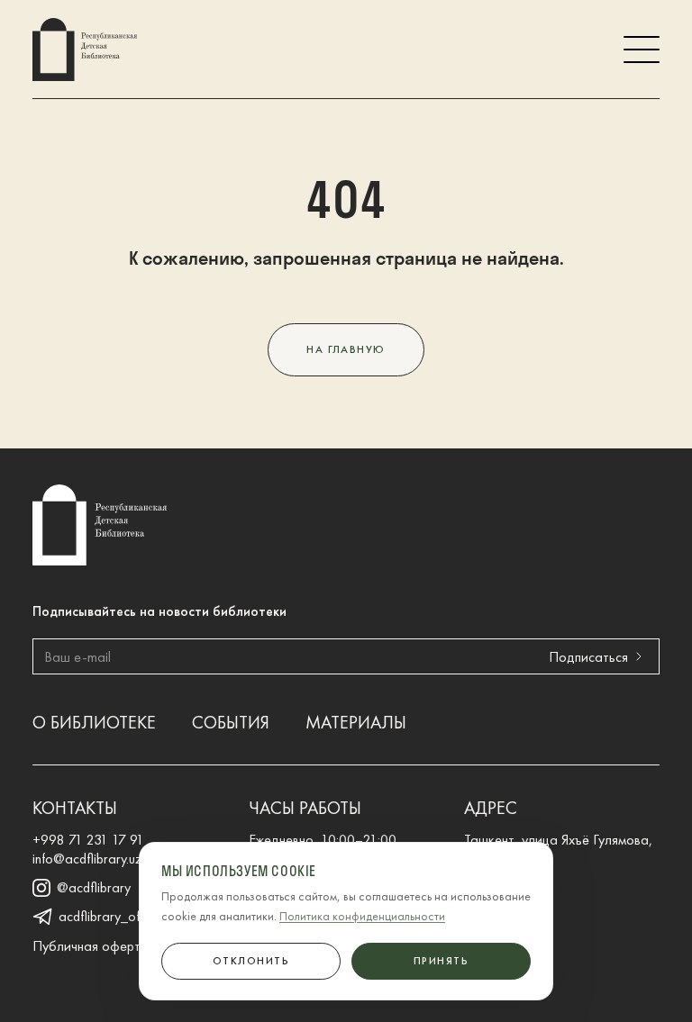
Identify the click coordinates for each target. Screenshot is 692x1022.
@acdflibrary (94, 888)
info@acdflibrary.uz (87, 858)
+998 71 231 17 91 (88, 839)
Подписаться (588, 656)
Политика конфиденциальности (362, 916)
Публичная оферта (90, 945)
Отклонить (251, 961)
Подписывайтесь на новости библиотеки (159, 610)
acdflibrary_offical (111, 917)
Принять (441, 961)
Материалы (355, 722)
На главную (345, 349)
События (230, 722)
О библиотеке (94, 722)
